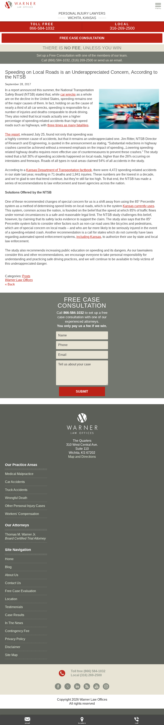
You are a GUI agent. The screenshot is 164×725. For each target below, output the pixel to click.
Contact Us (13, 583)
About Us (11, 575)
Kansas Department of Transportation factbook (59, 170)
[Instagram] (106, 686)
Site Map (11, 655)
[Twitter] (67, 686)
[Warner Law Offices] (25, 4)
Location (11, 599)
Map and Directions (82, 456)
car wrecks (68, 94)
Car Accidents (15, 482)
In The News (14, 623)
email (27, 723)
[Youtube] (96, 686)
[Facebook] (58, 686)
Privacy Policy (15, 639)
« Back (10, 284)
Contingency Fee (17, 631)
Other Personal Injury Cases (25, 506)
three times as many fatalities (67, 125)
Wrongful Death (16, 498)
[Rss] (87, 686)
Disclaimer (12, 647)
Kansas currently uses (138, 206)
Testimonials (14, 607)
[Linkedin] (77, 686)
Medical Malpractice (19, 474)
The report (12, 134)
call (136, 723)
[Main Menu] (158, 6)
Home (9, 559)
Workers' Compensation (22, 514)
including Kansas (88, 236)
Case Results (14, 615)
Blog (8, 567)
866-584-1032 (42, 28)
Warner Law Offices (19, 280)
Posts (26, 276)
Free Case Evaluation (20, 591)
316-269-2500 (122, 28)
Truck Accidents (16, 490)
